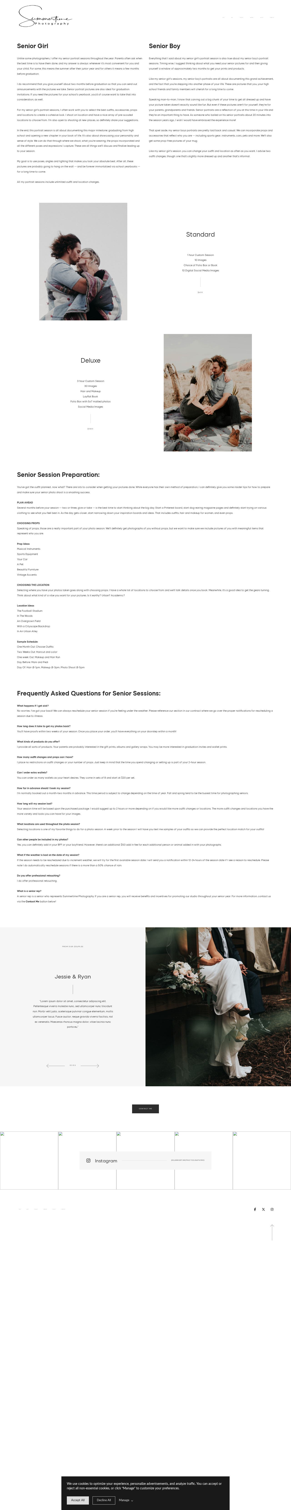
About (232, 17)
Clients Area (272, 17)
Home (223, 17)
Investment (251, 17)
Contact (261, 17)
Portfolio (241, 17)
